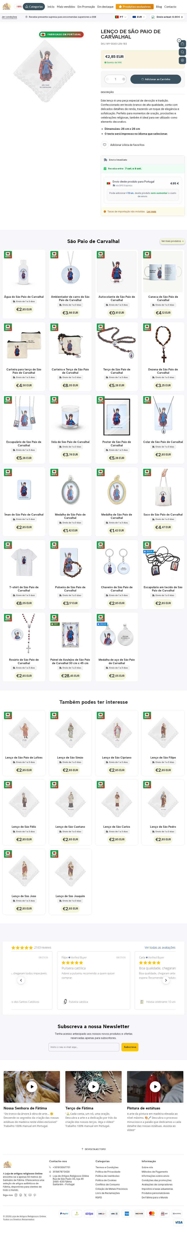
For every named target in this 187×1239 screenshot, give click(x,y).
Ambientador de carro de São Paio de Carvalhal (70, 298)
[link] (93, 1002)
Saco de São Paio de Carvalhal (163, 514)
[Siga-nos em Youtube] (30, 1195)
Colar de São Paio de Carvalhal (163, 442)
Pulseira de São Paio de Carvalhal (70, 589)
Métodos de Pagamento (155, 1171)
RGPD (99, 1197)
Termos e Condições (107, 1167)
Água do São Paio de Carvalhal (24, 296)
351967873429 (61, 1171)
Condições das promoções (156, 1180)
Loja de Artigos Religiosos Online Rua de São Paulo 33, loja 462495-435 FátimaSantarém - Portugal (71, 1180)
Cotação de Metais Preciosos (112, 1189)
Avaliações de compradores (157, 1184)
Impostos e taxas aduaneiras (157, 1189)
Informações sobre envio (155, 1176)
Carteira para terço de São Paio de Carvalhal (23, 371)
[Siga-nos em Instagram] (16, 1195)
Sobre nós (147, 1167)
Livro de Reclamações (108, 1193)
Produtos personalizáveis (156, 1193)
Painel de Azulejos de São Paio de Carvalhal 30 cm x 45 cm (70, 661)
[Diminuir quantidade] (107, 79)
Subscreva (130, 1046)
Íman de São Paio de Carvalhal (23, 514)
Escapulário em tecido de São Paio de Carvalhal (163, 589)
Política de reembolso (107, 1176)
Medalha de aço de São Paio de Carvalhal (117, 661)
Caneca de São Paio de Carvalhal (163, 298)
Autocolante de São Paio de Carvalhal (117, 298)
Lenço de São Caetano (70, 826)
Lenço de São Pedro (163, 826)
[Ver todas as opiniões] (93, 946)
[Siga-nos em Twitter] (25, 1195)
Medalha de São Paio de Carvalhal (70, 516)
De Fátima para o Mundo (155, 1197)
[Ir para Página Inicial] (6, 6)
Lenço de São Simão (70, 757)
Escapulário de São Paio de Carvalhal (23, 443)
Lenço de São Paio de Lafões (24, 757)
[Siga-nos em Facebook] (20, 1195)
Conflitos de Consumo (108, 1184)
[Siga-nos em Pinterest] (34, 1195)
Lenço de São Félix (24, 826)
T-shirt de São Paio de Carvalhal (24, 589)
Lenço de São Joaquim (70, 896)
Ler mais (151, 211)
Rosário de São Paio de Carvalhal (24, 661)
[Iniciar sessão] (182, 60)
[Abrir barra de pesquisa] (182, 52)
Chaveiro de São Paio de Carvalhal (117, 589)
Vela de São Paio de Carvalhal (70, 442)
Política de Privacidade (108, 1171)
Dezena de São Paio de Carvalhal (163, 371)
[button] (34, 6)
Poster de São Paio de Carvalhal (116, 443)
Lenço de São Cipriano (116, 757)
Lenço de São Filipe (163, 757)
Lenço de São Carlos (116, 826)
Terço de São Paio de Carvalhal (116, 371)
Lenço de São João (24, 896)
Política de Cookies (106, 1180)
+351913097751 (61, 1167)
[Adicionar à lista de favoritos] (40, 271)
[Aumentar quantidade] (123, 79)
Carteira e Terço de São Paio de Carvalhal (70, 371)
